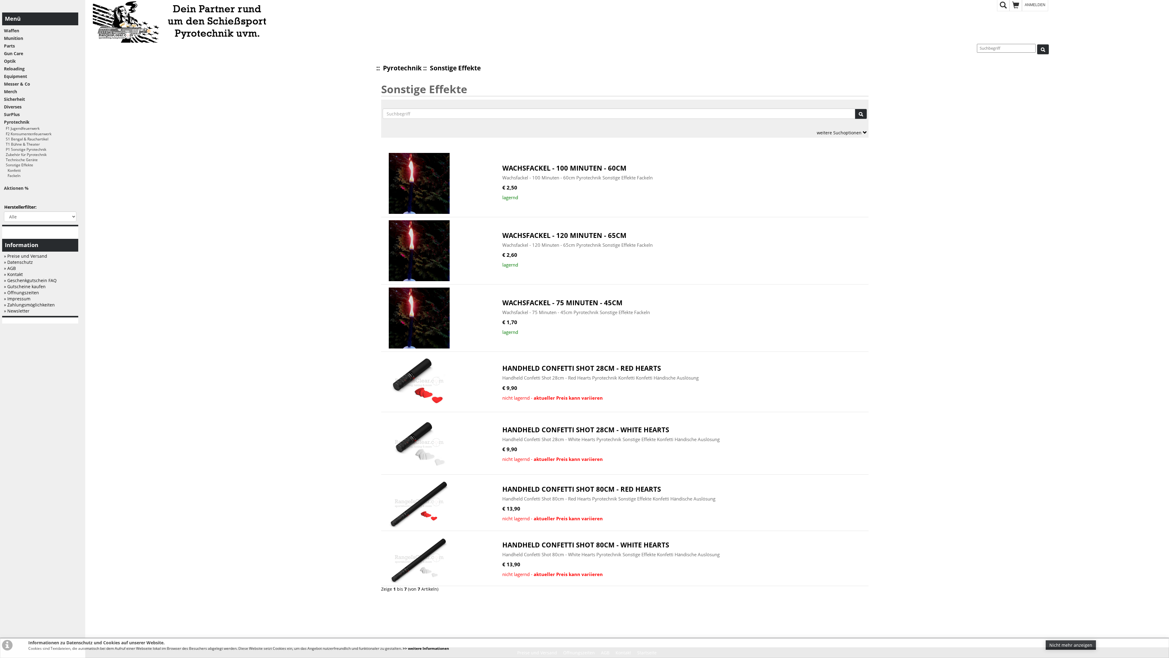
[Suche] (1043, 49)
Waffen (11, 31)
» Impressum (17, 299)
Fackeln (12, 175)
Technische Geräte (21, 159)
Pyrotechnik (402, 68)
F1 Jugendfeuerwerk (22, 128)
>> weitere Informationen (426, 648)
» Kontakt (13, 274)
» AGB (10, 268)
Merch (10, 91)
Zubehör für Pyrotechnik (25, 154)
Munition (13, 38)
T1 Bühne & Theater (22, 144)
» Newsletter (17, 311)
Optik (10, 61)
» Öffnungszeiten (21, 292)
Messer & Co (17, 84)
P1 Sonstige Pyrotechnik (25, 149)
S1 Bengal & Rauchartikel (26, 139)
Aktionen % (16, 188)
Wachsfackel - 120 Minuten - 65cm (564, 235)
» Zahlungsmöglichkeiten (29, 305)
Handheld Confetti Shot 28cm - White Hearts (585, 429)
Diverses (13, 107)
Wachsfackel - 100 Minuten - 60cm (564, 168)
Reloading (14, 69)
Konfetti (12, 170)
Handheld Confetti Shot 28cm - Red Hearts (581, 368)
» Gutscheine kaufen (25, 286)
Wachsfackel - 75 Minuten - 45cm (562, 302)
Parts (9, 46)
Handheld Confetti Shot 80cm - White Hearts (585, 544)
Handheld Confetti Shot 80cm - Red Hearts (581, 489)
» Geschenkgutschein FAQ (30, 280)
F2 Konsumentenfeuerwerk (27, 133)
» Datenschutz (18, 262)
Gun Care (13, 53)
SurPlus (12, 114)
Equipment (15, 76)
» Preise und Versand (25, 256)
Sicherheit (14, 99)
